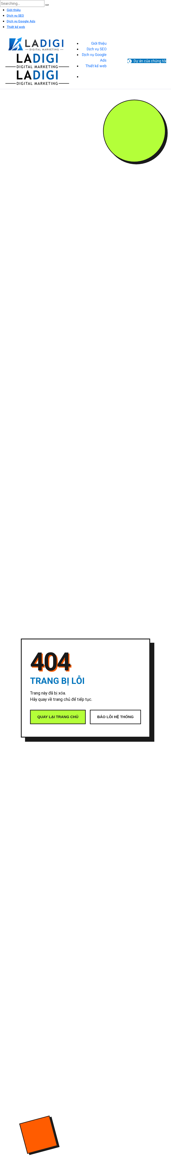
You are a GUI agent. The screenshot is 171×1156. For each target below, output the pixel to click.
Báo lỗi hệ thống (115, 717)
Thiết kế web (16, 27)
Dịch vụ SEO (15, 16)
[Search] (47, 4)
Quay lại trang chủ (57, 717)
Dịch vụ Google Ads (21, 21)
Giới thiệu (14, 10)
